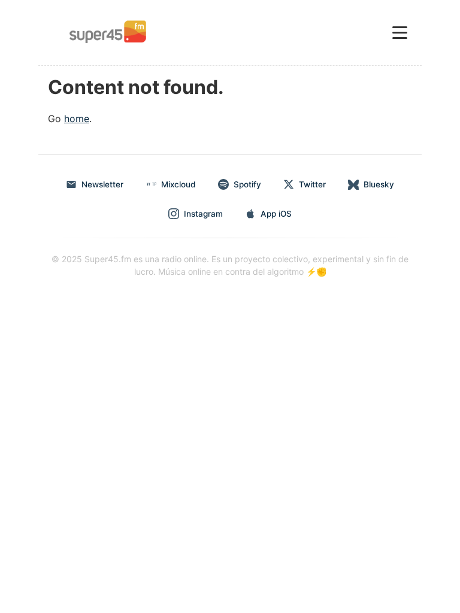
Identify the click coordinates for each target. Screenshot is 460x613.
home (76, 119)
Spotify (247, 184)
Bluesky (379, 184)
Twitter (312, 184)
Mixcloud (178, 184)
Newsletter (102, 184)
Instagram (203, 214)
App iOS (276, 214)
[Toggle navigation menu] (400, 32)
